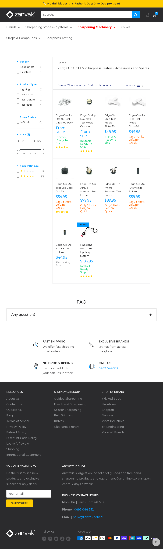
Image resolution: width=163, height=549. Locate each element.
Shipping (12, 449)
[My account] (147, 14)
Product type (28, 84)
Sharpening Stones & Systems (46, 27)
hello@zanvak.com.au (88, 517)
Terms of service (18, 421)
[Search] (136, 14)
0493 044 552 (108, 368)
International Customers (23, 455)
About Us (13, 398)
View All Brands (113, 432)
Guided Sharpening (68, 398)
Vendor (24, 61)
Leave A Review (17, 443)
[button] (62, 147)
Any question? (23, 315)
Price (25, 134)
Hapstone (109, 404)
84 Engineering (113, 427)
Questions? (14, 410)
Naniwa (107, 415)
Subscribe (19, 503)
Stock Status (28, 117)
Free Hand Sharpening (70, 404)
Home (61, 63)
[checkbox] (29, 67)
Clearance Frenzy (66, 427)
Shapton (108, 410)
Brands (11, 27)
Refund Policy (16, 432)
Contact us (14, 404)
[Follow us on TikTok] (62, 538)
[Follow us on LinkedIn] (68, 538)
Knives (125, 27)
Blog (9, 415)
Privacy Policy (16, 427)
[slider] (18, 149)
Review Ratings (29, 166)
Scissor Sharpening (68, 410)
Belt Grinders (63, 415)
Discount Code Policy (21, 438)
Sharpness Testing (59, 38)
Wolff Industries (113, 421)
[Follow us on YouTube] (56, 538)
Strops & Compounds (21, 38)
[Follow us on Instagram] (50, 538)
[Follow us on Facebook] (44, 538)
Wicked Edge (111, 398)
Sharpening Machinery (95, 27)
